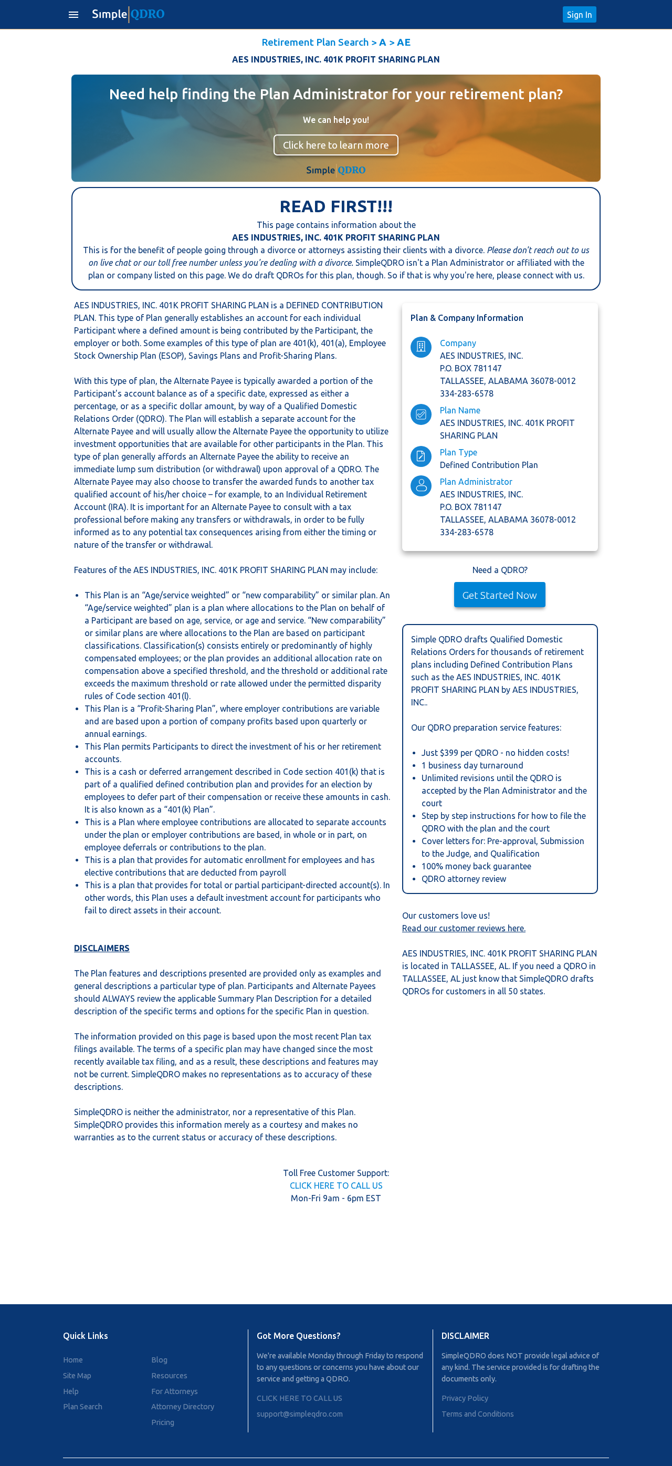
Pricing (162, 1422)
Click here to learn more (336, 145)
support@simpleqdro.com (300, 1414)
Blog (159, 1360)
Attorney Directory (182, 1406)
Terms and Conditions (478, 1414)
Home (73, 1360)
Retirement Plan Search (315, 42)
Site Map (77, 1375)
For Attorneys (174, 1391)
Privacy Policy (465, 1398)
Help (71, 1391)
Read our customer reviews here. (464, 928)
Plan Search (82, 1406)
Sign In (579, 14)
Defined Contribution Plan (489, 465)
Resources (169, 1375)
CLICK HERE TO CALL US (336, 1185)
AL (504, 966)
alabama (509, 381)
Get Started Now (500, 595)
